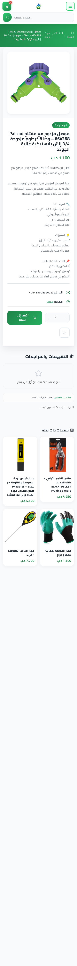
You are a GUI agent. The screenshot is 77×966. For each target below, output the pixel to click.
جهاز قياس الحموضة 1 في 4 (21, 552)
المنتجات (58, 33)
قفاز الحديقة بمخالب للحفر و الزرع (58, 552)
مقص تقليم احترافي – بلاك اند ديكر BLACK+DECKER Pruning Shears (57, 484)
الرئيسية (70, 36)
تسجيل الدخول (62, 397)
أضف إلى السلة (23, 317)
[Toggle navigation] (70, 6)
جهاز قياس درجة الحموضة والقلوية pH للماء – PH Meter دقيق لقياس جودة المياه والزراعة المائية (20, 486)
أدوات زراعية (47, 35)
